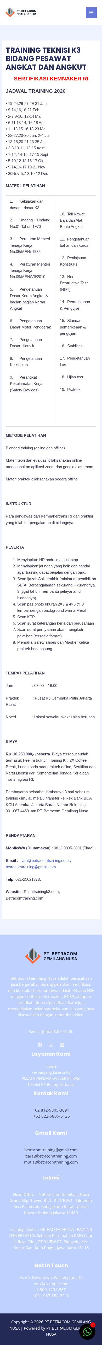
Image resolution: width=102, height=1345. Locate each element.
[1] (87, 1334)
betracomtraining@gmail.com (31, 867)
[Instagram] (51, 1044)
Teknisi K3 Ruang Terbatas (51, 1084)
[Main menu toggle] (91, 12)
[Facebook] (40, 1044)
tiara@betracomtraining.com (44, 861)
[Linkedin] (62, 1044)
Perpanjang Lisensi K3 (51, 1072)
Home (51, 1066)
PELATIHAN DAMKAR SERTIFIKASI (51, 1078)
